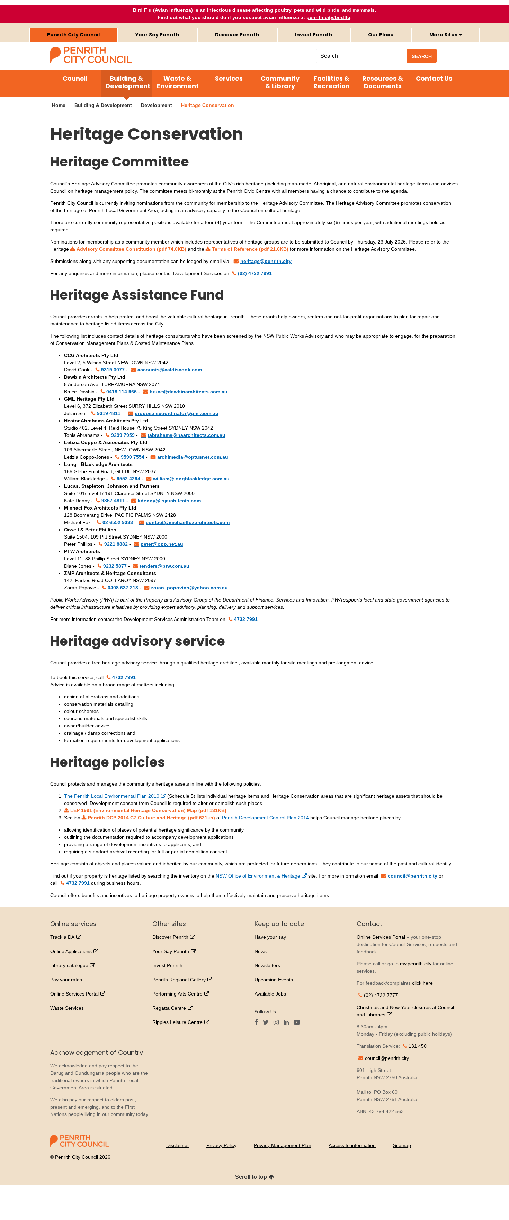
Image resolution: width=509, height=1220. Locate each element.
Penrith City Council (73, 34)
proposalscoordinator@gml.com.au (176, 413)
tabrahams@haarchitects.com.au (186, 435)
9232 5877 (115, 566)
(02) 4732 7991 (255, 273)
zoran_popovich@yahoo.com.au (189, 587)
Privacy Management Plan (282, 1145)
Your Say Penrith (157, 34)
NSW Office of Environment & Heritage (258, 876)
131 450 (418, 1046)
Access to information (352, 1145)
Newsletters (267, 965)
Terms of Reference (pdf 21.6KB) (250, 249)
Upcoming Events (273, 979)
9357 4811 (113, 500)
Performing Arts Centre (177, 994)
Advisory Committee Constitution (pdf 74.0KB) (131, 249)
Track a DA (62, 937)
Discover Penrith (237, 34)
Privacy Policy (221, 1145)
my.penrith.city (415, 963)
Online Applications (71, 951)
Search (422, 56)
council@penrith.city (412, 876)
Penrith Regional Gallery (179, 979)
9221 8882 (116, 544)
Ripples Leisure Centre (177, 1022)
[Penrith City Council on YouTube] (298, 1023)
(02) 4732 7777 (381, 995)
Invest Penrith (313, 34)
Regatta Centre (169, 1008)
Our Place (381, 34)
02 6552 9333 (117, 522)
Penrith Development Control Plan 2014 (265, 817)
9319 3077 (113, 370)
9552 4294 (128, 478)
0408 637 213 (123, 587)
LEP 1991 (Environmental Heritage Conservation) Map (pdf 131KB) (148, 810)
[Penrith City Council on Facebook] (257, 1023)
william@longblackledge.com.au (191, 478)
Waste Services (67, 1008)
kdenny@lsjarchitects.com (169, 500)
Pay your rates (66, 979)
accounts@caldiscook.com (169, 370)
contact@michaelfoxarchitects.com (188, 522)
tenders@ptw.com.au (164, 566)
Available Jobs (270, 994)
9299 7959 (123, 435)
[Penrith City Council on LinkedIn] (288, 1023)
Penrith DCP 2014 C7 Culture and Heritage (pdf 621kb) (151, 817)
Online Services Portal (74, 994)
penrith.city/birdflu (328, 17)
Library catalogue (69, 965)
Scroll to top (251, 1177)
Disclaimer (177, 1145)
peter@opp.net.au (162, 544)
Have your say (270, 937)
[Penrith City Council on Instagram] (278, 1023)
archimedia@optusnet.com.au (192, 457)
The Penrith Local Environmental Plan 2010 (111, 796)
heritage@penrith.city (266, 261)
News (260, 951)
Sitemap (402, 1145)
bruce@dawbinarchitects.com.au (188, 391)
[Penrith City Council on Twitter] (267, 1023)
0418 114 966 (121, 391)
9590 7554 (132, 457)
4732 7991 (246, 619)
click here (422, 983)
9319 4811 (108, 413)
